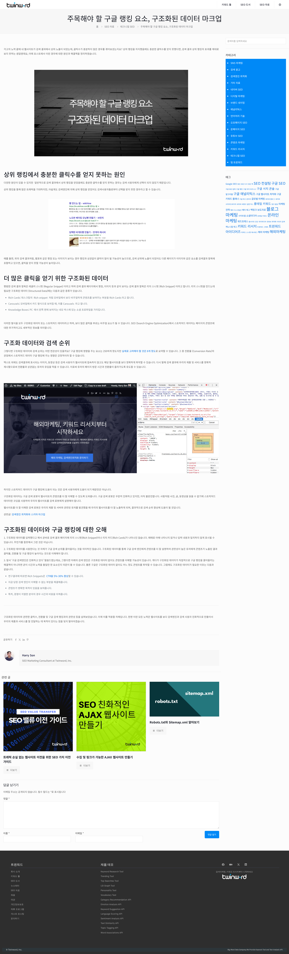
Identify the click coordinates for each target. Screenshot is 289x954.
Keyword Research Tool (112, 872)
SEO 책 (250, 184)
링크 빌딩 (275, 204)
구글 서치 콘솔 (266, 188)
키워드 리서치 (238, 149)
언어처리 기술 (238, 116)
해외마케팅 (278, 231)
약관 (13, 900)
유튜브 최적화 (271, 221)
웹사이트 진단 (253, 221)
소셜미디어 (251, 215)
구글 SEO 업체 (231, 189)
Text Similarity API (110, 923)
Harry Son (28, 655)
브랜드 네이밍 (238, 102)
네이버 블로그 (270, 199)
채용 (13, 895)
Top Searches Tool (110, 881)
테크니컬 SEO (127, 26)
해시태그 (254, 232)
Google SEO (231, 183)
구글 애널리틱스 (244, 193)
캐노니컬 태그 (231, 226)
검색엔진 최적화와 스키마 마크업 (28, 514)
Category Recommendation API (116, 900)
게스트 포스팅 (17, 914)
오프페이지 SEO (239, 122)
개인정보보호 (17, 904)
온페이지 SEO (238, 129)
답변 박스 (250, 204)
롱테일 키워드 (262, 204)
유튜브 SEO (237, 136)
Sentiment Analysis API (112, 919)
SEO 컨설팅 (262, 183)
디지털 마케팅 (238, 96)
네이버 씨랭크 (241, 204)
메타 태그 (246, 209)
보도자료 (261, 209)
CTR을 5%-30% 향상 (57, 576)
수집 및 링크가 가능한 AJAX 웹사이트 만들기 (104, 757)
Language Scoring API (111, 914)
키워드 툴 (15, 876)
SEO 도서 (244, 184)
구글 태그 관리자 (245, 199)
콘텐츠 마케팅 (238, 142)
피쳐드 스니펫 (246, 232)
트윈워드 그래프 (262, 227)
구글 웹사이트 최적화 (266, 194)
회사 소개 (15, 872)
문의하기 (15, 919)
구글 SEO (278, 183)
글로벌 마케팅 (258, 198)
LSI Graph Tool (108, 886)
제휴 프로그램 (17, 909)
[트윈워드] (18, 4)
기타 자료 (235, 83)
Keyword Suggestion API (112, 909)
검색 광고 (235, 69)
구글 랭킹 (239, 189)
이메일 (79, 833)
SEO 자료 (109, 26)
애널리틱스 (236, 109)
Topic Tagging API (109, 928)
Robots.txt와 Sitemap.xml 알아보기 (174, 722)
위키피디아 (262, 221)
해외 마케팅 (263, 232)
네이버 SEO (237, 89)
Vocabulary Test (108, 895)
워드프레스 (243, 221)
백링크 (253, 209)
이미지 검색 (281, 221)
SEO (238, 184)
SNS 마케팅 (237, 63)
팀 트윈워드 (236, 162)
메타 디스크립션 (235, 210)
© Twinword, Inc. (14, 950)
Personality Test (108, 890)
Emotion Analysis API (111, 904)
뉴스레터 (15, 886)
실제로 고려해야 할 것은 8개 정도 (139, 351)
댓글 (6, 798)
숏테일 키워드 (262, 216)
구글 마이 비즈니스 (249, 189)
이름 (6, 833)
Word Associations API (112, 933)
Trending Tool (107, 876)
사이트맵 (242, 215)
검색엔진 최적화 (239, 76)
